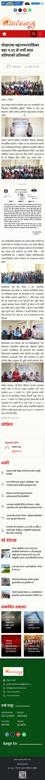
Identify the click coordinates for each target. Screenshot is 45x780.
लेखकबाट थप (16, 451)
